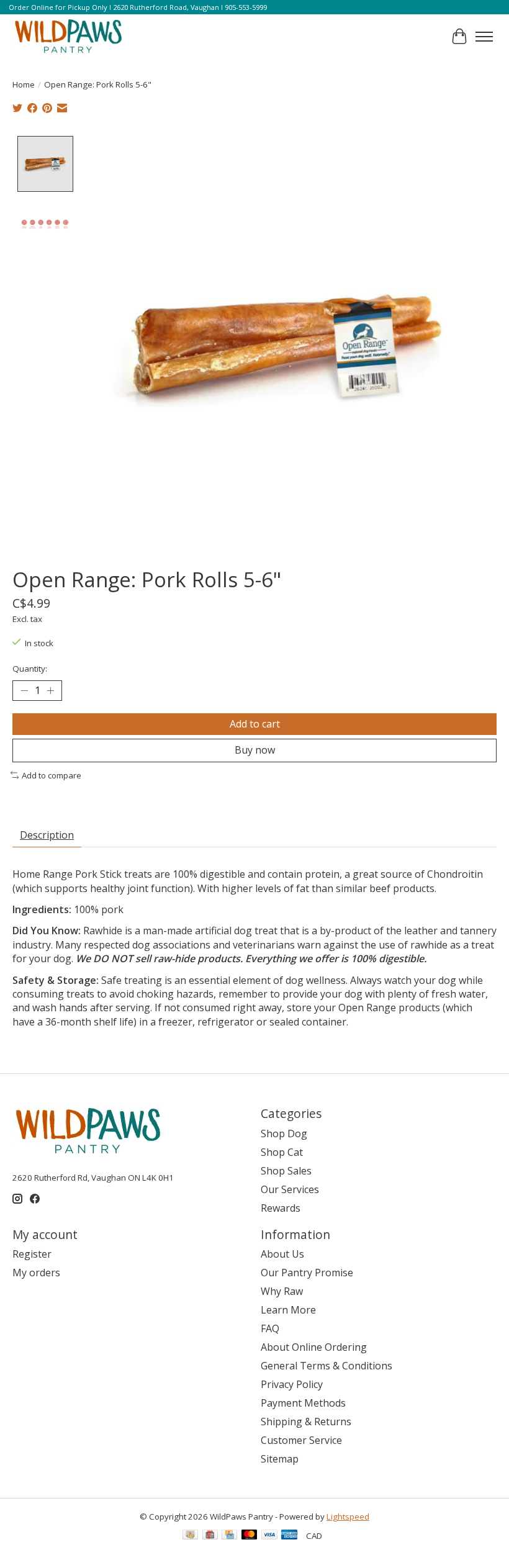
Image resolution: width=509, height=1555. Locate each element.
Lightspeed (348, 1516)
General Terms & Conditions (326, 1365)
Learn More (288, 1310)
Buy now (255, 750)
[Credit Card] (229, 1536)
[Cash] (190, 1536)
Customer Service (301, 1440)
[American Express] (289, 1536)
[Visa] (269, 1536)
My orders (36, 1272)
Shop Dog (284, 1133)
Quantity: (29, 668)
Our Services (290, 1189)
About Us (282, 1254)
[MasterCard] (249, 1536)
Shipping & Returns (306, 1421)
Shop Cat (282, 1152)
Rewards (280, 1208)
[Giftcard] (210, 1536)
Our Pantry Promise (307, 1272)
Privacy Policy (292, 1384)
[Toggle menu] (484, 36)
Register (32, 1254)
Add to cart (255, 724)
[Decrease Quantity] (24, 691)
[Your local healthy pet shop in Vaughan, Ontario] (68, 36)
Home (23, 84)
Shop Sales (286, 1171)
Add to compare (51, 775)
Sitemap (280, 1459)
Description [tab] (47, 835)
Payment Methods (303, 1403)
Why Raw (282, 1291)
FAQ (270, 1328)
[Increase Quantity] (50, 691)
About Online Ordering (314, 1347)
